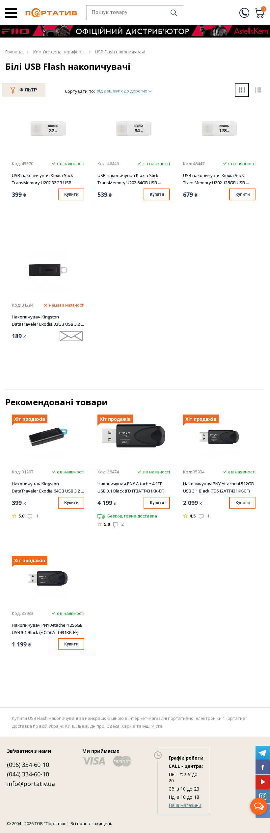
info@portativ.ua (31, 784)
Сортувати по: (80, 91)
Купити (71, 194)
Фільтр (28, 89)
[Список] (258, 91)
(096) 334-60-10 (28, 765)
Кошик (264, 9)
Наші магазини (185, 805)
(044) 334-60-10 (28, 774)
